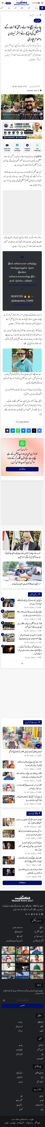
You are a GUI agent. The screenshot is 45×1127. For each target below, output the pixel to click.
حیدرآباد (36, 8)
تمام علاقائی (40, 1022)
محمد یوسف (32, 86)
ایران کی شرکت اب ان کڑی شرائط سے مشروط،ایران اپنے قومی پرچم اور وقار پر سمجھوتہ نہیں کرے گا (30, 846)
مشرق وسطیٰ (40, 1082)
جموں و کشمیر (40, 1050)
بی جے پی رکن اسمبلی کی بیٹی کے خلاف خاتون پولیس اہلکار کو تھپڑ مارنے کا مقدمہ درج (29, 798)
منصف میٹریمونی (18, 932)
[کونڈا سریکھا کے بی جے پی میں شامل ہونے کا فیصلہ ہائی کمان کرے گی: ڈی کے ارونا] (9, 764)
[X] (39, 914)
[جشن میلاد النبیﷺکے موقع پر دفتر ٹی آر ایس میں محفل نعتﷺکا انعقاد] (36, 975)
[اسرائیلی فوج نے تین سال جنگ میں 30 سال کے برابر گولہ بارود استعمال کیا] (8, 975)
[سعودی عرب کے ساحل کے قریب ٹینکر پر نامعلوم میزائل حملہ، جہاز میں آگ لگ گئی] (22, 975)
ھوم (38, 15)
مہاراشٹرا (20, 1031)
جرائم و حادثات (39, 1105)
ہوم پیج (41, 927)
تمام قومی (41, 1045)
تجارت (41, 1100)
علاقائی (21, 8)
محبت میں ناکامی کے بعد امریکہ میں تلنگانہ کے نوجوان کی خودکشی (25, 752)
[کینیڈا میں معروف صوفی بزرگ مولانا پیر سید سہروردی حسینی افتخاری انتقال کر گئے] (9, 822)
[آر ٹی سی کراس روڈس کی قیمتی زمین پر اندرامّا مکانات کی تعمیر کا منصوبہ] (8, 967)
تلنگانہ (29, 8)
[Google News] (22, 422)
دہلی (42, 1054)
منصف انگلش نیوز (38, 932)
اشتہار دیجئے (19, 936)
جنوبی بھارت (19, 1050)
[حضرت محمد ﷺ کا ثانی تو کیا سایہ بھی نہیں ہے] (36, 967)
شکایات (6, 1123)
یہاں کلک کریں (22, 469)
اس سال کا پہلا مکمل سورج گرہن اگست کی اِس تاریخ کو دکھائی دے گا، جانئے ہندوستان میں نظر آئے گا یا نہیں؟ (30, 650)
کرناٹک (41, 1031)
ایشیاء (9, 8)
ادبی (21, 1096)
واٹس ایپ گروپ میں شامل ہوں (14, 941)
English (8, 3)
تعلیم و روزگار (19, 1100)
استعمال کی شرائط (20, 1123)
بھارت (20, 1045)
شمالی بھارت (40, 1058)
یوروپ (20, 1082)
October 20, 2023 (22, 305)
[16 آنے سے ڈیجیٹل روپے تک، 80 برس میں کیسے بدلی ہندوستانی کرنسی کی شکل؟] (9, 626)
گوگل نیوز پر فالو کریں (38, 941)
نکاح (42, 1109)
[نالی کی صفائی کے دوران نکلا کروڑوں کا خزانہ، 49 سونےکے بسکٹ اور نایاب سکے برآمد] (9, 614)
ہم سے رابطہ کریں (38, 936)
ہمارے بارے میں (17, 927)
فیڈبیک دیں (12, 1123)
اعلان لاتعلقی (37, 1123)
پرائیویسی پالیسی (29, 1123)
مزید (22, 663)
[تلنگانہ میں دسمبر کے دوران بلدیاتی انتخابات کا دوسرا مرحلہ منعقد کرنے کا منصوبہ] (9, 787)
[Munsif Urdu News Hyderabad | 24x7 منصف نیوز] (22, 3)
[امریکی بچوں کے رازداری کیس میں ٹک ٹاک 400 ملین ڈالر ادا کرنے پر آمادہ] (9, 603)
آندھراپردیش (19, 1026)
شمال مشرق (19, 1054)
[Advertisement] (22, 74)
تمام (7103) (22, 882)
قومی (15, 8)
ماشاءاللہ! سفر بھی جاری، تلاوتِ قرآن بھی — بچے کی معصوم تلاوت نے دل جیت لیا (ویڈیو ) (30, 637)
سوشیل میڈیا (32, 15)
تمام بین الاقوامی (39, 1073)
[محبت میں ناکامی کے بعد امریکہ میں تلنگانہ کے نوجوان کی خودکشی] (8, 950)
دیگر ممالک (19, 1077)
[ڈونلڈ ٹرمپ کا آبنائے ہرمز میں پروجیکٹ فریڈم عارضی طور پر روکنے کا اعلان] (9, 872)
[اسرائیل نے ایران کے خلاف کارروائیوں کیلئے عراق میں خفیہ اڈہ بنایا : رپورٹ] (9, 834)
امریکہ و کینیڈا (19, 1073)
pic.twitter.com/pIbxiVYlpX (22, 287)
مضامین (41, 1096)
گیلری (20, 1109)
